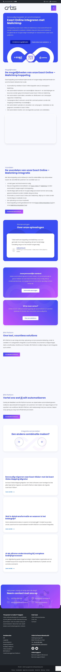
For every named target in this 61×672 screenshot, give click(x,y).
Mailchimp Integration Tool (19, 205)
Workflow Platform (8, 646)
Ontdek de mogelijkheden (20, 42)
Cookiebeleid (19, 670)
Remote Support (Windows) (39, 655)
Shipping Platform (8, 644)
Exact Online (35, 186)
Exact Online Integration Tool (44, 203)
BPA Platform (6, 651)
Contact (33, 621)
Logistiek (5, 640)
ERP (4, 638)
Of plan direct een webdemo (40, 42)
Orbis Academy (7, 649)
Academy (54, 1)
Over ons (34, 619)
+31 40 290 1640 (8, 1)
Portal (46, 1)
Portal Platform (7, 642)
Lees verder (9, 492)
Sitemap (43, 670)
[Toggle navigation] (53, 8)
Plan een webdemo (30, 318)
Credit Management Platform (11, 653)
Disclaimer (37, 670)
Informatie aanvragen (30, 290)
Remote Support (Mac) (38, 657)
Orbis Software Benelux (38, 617)
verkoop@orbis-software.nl (19, 602)
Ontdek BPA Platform (11, 354)
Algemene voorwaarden (28, 670)
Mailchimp (44, 186)
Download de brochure (14, 211)
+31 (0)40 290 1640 (16, 598)
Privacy (13, 670)
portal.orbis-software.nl (42, 598)
